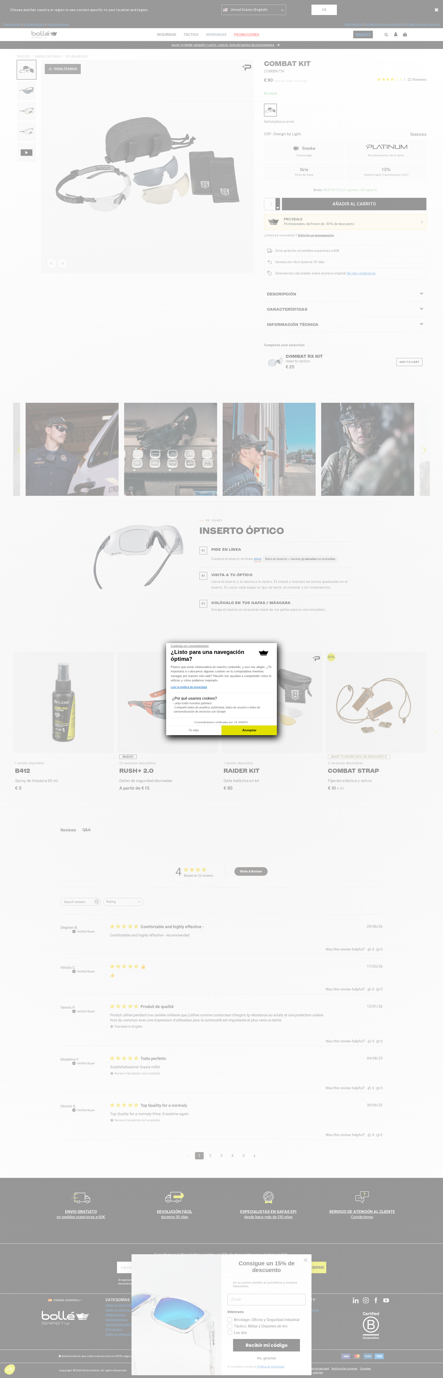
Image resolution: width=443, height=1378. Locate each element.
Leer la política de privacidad (189, 687)
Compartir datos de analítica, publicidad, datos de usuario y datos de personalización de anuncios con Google (217, 709)
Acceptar (249, 730)
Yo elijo (194, 730)
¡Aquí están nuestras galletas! (193, 703)
